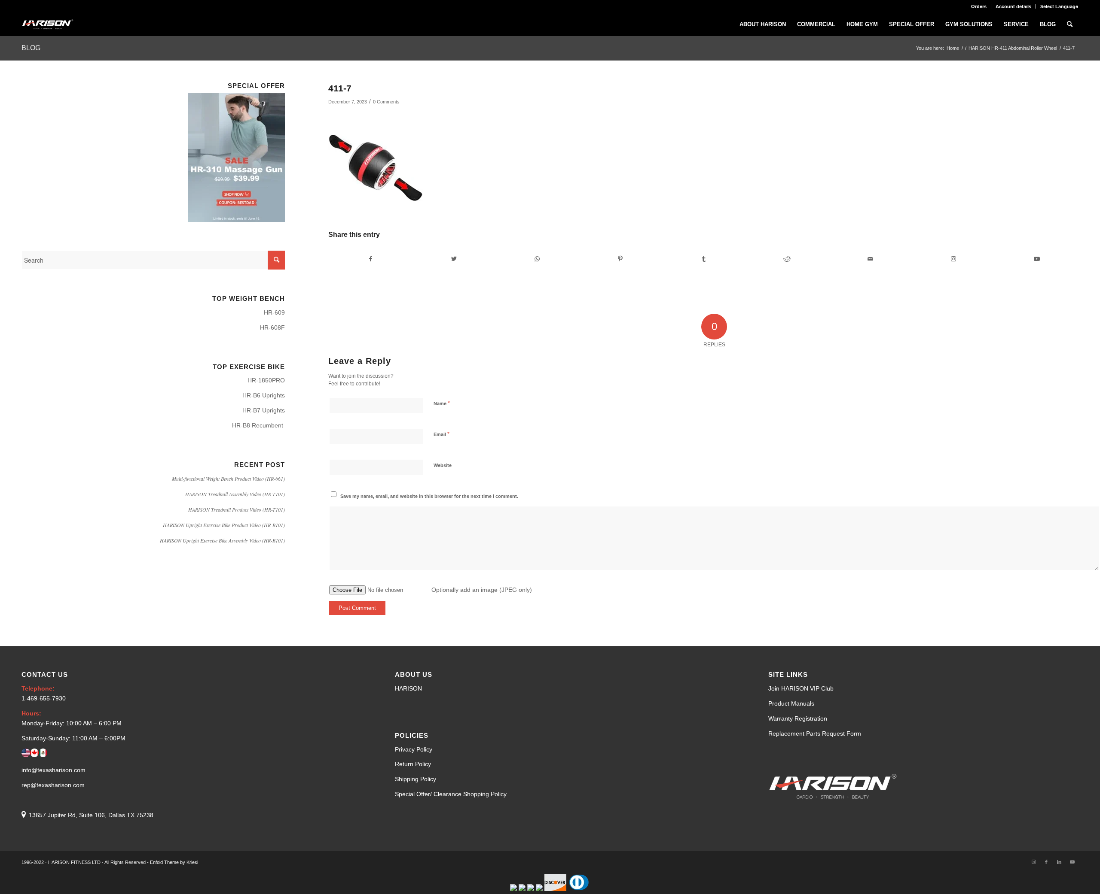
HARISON (408, 688)
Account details (1013, 6)
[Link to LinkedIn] (1059, 861)
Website (443, 465)
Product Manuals (791, 703)
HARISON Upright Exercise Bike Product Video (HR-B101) (224, 524)
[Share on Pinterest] (620, 259)
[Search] (1069, 24)
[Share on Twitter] (453, 259)
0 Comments (386, 101)
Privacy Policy (413, 749)
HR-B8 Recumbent (258, 425)
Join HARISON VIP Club (801, 688)
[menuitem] (979, 6)
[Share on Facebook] (370, 259)
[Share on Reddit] (787, 259)
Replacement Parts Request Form (814, 733)
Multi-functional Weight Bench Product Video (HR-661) (228, 478)
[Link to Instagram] (953, 259)
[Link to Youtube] (1036, 259)
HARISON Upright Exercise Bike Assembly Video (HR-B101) (222, 540)
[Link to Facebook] (1046, 861)
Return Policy (413, 764)
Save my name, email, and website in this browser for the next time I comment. (429, 496)
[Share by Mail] (870, 259)
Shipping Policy (415, 779)
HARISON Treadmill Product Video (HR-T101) (236, 509)
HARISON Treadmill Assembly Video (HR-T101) (235, 494)
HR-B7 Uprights (263, 410)
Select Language (1059, 6)
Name (442, 403)
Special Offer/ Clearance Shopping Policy (451, 794)
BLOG (30, 48)
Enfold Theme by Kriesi (174, 862)
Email (441, 434)
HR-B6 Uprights (263, 395)
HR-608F (272, 327)
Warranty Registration (797, 718)
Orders (979, 6)
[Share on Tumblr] (703, 259)
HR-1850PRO (266, 380)
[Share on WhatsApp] (537, 259)
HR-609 (274, 312)
